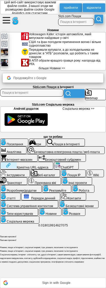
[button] (53, 283)
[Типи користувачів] (19, 210)
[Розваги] (73, 210)
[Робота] (83, 187)
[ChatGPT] (66, 164)
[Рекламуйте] (57, 187)
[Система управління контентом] (29, 202)
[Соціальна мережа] (19, 218)
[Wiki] (95, 171)
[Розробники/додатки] (21, 187)
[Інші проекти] (77, 179)
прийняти (71, 8)
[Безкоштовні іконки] (79, 202)
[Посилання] (14, 140)
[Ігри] (37, 140)
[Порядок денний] (40, 195)
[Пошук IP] (73, 171)
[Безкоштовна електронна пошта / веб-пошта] (66, 148)
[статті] (10, 195)
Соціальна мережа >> (78, 109)
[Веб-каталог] (45, 171)
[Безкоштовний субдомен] (62, 156)
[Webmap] (95, 91)
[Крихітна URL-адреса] (26, 164)
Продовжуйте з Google (30, 78)
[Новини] (50, 210)
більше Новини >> (52, 68)
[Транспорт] (13, 179)
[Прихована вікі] (44, 179)
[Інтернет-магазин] (19, 156)
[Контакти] (73, 195)
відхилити (94, 8)
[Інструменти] (15, 171)
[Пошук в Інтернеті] (66, 140)
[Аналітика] (13, 148)
